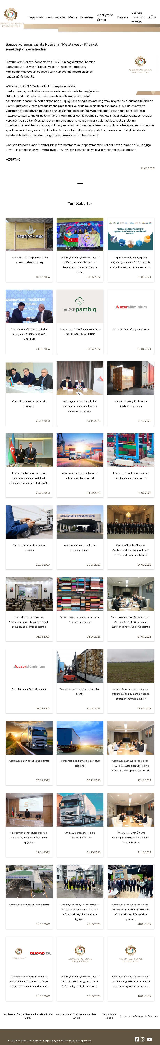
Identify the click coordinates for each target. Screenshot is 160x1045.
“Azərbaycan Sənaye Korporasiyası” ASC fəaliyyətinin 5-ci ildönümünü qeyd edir (29, 837)
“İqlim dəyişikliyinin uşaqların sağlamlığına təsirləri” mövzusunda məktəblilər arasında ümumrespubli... (130, 262)
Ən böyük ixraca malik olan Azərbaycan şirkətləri (80, 835)
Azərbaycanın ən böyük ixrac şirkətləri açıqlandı (80, 763)
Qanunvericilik (56, 17)
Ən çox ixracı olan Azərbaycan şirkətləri (29, 548)
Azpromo (153, 1016)
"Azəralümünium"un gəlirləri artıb (130, 329)
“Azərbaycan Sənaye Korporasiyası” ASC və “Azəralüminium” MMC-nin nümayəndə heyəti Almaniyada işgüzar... (79, 912)
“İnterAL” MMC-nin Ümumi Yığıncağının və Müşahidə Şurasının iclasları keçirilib (130, 837)
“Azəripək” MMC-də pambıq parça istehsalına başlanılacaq (29, 260)
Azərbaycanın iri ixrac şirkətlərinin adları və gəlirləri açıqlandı (80, 476)
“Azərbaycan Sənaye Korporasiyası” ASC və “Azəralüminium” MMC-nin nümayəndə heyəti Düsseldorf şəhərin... (130, 912)
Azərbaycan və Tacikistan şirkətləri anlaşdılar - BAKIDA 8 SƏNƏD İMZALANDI (29, 334)
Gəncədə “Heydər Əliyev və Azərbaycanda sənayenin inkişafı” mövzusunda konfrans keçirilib (130, 550)
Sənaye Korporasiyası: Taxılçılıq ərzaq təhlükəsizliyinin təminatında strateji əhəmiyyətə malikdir (130, 693)
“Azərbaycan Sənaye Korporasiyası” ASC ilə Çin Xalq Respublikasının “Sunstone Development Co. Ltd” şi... (131, 765)
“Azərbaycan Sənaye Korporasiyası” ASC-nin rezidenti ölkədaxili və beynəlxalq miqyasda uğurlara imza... (79, 265)
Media (72, 17)
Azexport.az (141, 1016)
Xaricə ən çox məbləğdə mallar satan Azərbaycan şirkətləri (80, 620)
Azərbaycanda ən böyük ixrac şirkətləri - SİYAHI (80, 548)
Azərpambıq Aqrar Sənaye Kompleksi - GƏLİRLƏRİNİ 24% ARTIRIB (80, 332)
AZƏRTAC (26, 86)
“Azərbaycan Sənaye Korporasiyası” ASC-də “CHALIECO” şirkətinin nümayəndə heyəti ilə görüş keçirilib (130, 622)
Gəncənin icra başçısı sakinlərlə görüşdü (29, 404)
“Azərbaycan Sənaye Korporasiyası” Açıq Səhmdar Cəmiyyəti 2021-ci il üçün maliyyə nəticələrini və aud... (79, 981)
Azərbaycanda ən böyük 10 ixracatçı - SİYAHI (80, 691)
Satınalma (86, 17)
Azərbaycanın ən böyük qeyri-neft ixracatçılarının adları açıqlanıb (131, 476)
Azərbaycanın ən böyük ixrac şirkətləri (29, 760)
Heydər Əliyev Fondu (109, 1016)
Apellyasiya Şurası (105, 17)
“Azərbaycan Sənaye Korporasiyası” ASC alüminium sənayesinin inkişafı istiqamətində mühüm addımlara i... (29, 981)
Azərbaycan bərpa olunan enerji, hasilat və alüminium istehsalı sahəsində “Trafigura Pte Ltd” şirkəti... (29, 478)
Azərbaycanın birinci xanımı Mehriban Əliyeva (76, 1016)
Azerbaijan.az (127, 1016)
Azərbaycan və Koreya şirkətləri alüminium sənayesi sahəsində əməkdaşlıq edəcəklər (80, 406)
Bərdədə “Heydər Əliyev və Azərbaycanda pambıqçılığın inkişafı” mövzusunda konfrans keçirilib (29, 622)
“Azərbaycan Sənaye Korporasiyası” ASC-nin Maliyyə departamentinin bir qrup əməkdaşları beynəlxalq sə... (131, 981)
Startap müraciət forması (138, 17)
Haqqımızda (35, 17)
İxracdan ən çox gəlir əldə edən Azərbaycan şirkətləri (131, 404)
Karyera (122, 17)
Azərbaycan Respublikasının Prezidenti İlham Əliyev (27, 1016)
